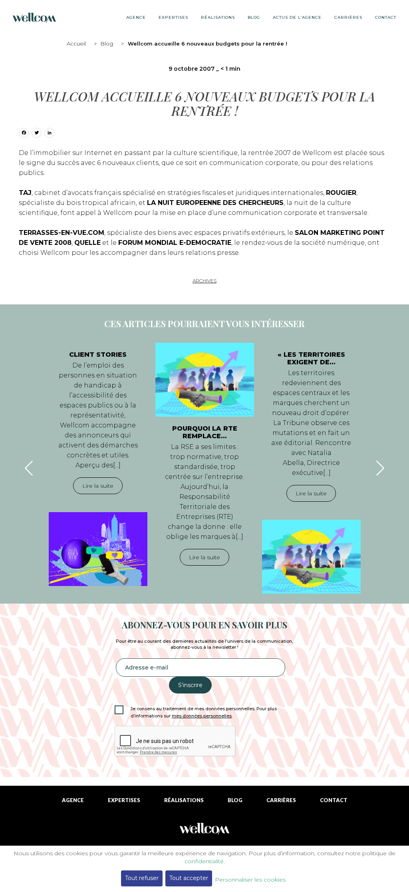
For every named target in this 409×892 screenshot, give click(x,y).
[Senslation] (204, 831)
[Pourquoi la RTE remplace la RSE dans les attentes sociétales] (204, 380)
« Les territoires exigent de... (311, 358)
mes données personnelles (202, 716)
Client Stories (98, 354)
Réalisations (218, 17)
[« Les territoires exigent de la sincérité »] (311, 557)
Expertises (173, 17)
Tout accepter (188, 878)
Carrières (348, 17)
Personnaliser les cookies (250, 879)
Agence (136, 17)
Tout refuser (142, 878)
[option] (98, 464)
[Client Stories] (98, 549)
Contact (385, 17)
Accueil (76, 43)
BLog (254, 17)
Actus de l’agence (297, 17)
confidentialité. (205, 861)
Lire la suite (97, 485)
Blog (107, 43)
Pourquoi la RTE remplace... (204, 432)
